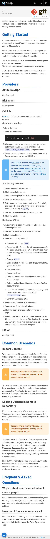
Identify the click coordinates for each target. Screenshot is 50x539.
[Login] (46, 3)
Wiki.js (42, 537)
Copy (45, 137)
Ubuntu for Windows (33, 168)
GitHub (5, 116)
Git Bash (35, 163)
